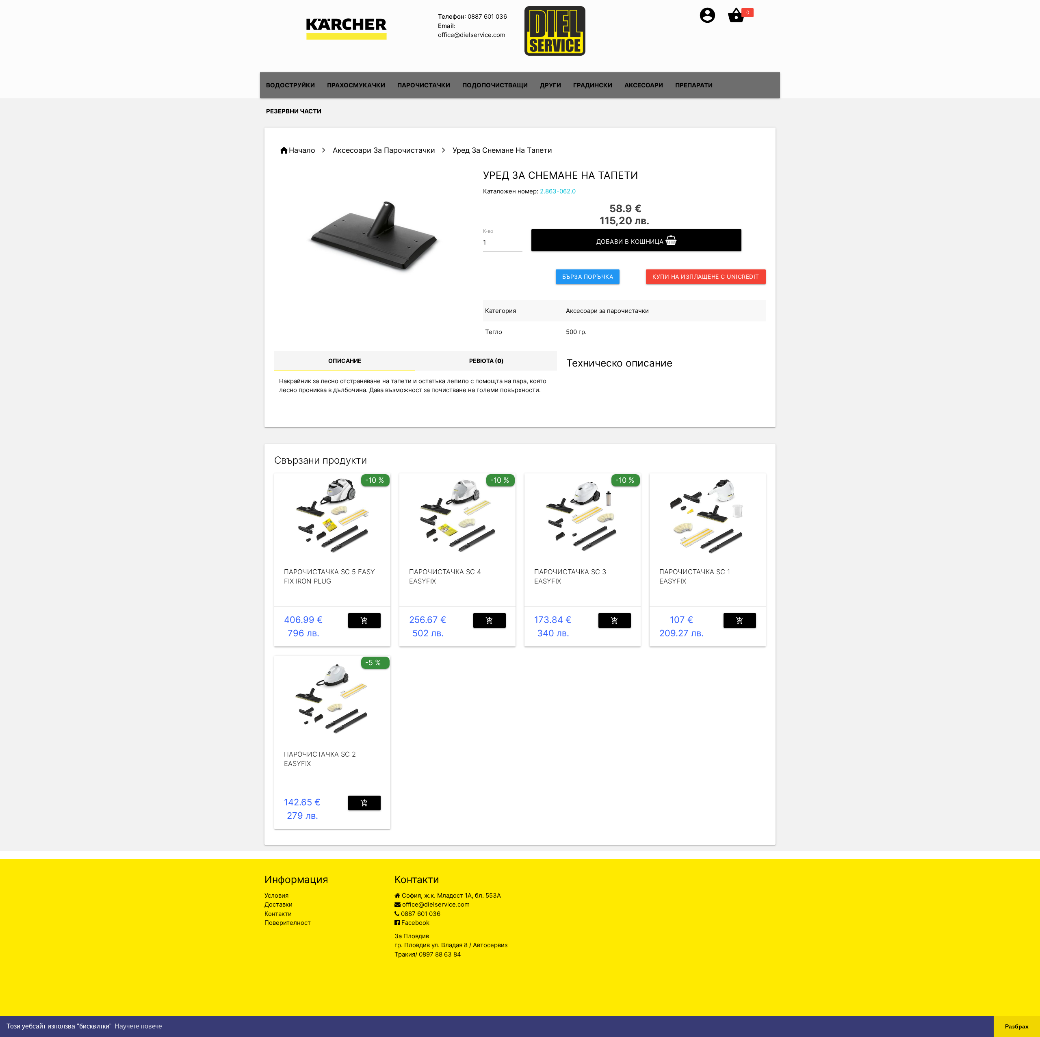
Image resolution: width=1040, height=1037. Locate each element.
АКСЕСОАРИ (643, 85)
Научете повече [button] (138, 1026)
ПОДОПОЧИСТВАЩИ (495, 85)
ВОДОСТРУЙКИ (290, 85)
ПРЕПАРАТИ (694, 85)
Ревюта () (486, 360)
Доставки (278, 904)
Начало (302, 150)
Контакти (278, 914)
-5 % (373, 662)
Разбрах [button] (1017, 1026)
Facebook (414, 922)
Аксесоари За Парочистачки (384, 150)
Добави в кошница (631, 241)
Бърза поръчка (587, 276)
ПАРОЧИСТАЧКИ (423, 85)
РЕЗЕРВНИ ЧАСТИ (293, 111)
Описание (345, 360)
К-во (488, 231)
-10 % (374, 480)
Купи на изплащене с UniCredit (705, 276)
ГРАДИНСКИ (592, 85)
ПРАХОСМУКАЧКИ (356, 85)
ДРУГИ (550, 85)
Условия (276, 895)
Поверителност (287, 922)
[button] (707, 22)
